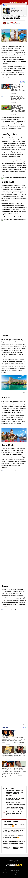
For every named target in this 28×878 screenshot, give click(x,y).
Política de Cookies (14, 870)
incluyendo (21, 591)
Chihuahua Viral (13, 22)
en (10, 463)
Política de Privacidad (18, 869)
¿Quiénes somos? (9, 869)
